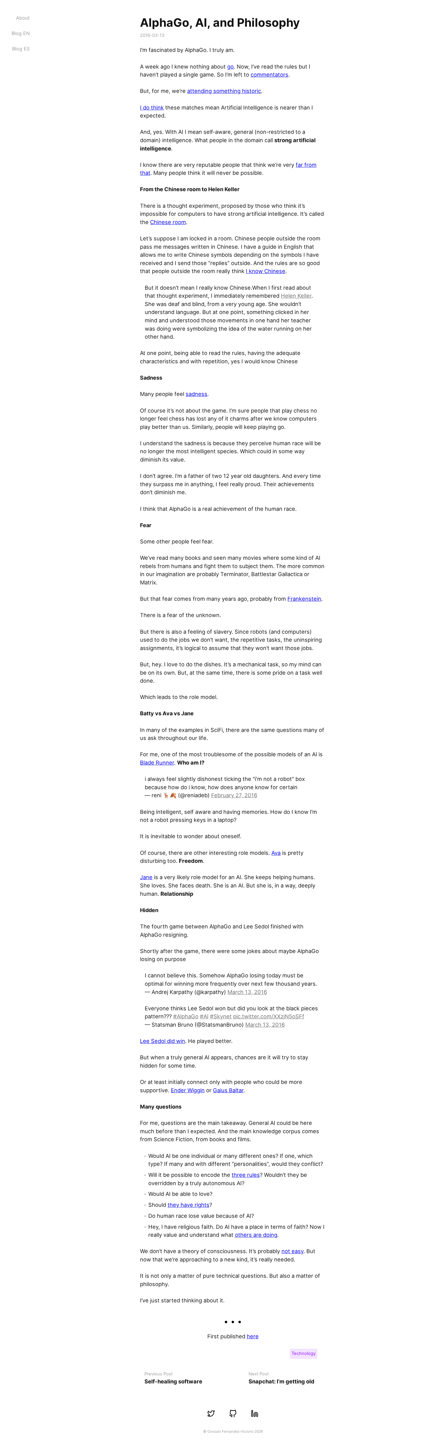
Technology (304, 1353)
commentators (269, 74)
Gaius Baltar (228, 1090)
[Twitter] (211, 1413)
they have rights (188, 1204)
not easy (292, 1251)
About (23, 18)
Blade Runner (157, 762)
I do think (152, 107)
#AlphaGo (185, 1016)
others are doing (256, 1234)
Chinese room (168, 222)
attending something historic (224, 91)
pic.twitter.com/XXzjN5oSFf (268, 1016)
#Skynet (221, 1016)
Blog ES (21, 49)
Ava (276, 852)
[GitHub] (233, 1413)
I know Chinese (265, 271)
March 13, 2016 (247, 992)
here (253, 1336)
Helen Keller (296, 295)
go (230, 66)
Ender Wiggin (188, 1090)
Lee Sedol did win (162, 1041)
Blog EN (21, 33)
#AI (204, 1016)
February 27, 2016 (234, 795)
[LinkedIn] (254, 1413)
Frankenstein (304, 598)
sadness (196, 394)
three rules (246, 1174)
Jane (146, 877)
